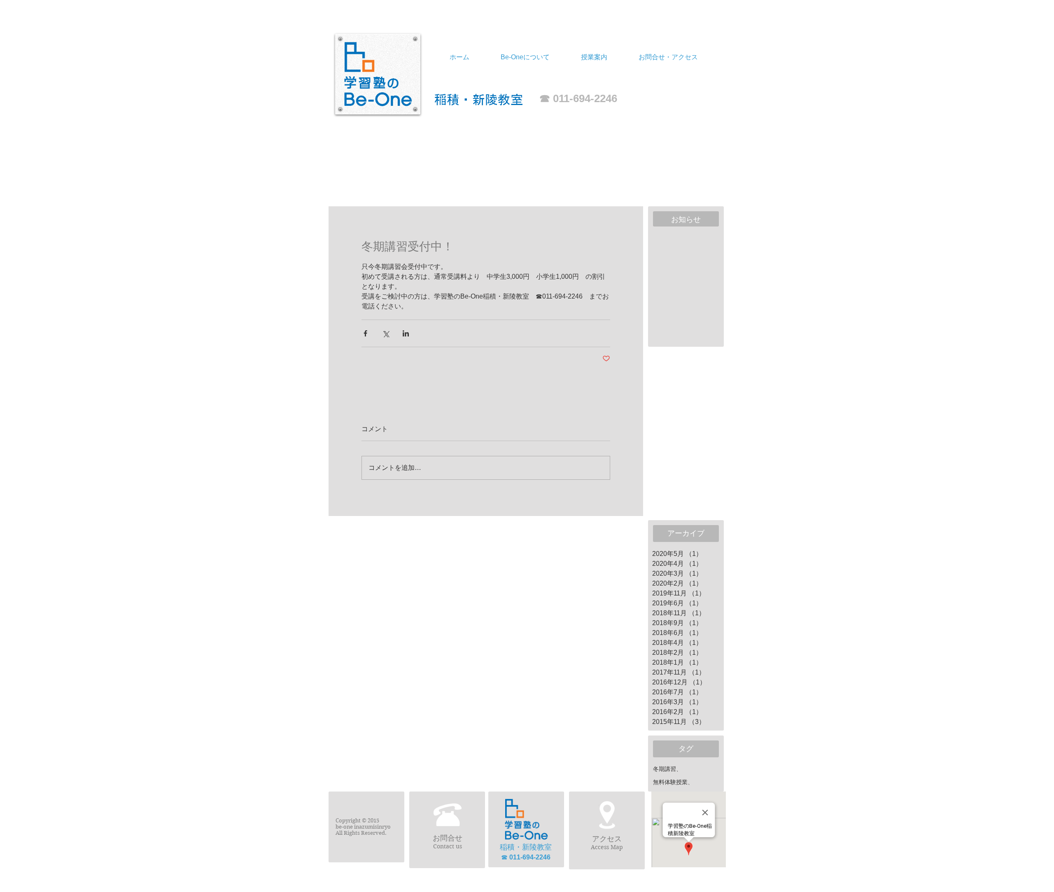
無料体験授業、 (673, 782)
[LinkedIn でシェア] (406, 333)
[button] (594, 57)
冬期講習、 (667, 769)
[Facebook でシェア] (365, 333)
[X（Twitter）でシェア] (385, 333)
